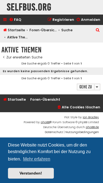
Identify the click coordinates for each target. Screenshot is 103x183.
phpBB (45, 122)
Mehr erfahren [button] (36, 159)
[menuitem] (15, 20)
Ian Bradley (91, 117)
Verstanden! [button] (31, 173)
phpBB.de (92, 127)
